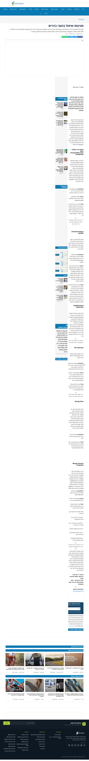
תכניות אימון (44, 9)
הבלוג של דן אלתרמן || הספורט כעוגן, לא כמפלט (59, 280)
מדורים (36, 9)
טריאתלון (76, 9)
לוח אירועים (13, 9)
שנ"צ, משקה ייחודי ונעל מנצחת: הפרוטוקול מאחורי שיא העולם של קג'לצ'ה (59, 169)
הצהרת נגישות (42, 744)
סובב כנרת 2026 (11, 744)
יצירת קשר (42, 748)
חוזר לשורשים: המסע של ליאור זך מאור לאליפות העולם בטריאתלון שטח (15, 668)
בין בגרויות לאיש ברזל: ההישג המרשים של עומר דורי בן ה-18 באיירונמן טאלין (59, 123)
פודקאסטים (22, 9)
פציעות (81, 19)
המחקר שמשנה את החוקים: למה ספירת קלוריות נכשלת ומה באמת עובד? (59, 152)
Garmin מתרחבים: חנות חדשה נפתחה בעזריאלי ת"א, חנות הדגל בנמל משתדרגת (56, 695)
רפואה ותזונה (54, 9)
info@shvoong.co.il (72, 626)
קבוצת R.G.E (42, 746)
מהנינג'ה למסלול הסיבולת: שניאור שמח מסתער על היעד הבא (15, 694)
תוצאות (5, 9)
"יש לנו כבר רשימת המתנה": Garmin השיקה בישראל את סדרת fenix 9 (74, 694)
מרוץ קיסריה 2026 (24, 739)
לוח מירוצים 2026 (11, 734)
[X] (78, 745)
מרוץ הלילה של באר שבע (10, 741)
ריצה (83, 9)
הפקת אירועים (58, 734)
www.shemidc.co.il (78, 591)
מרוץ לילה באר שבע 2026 (9, 739)
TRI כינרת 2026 (25, 734)
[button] (80, 37)
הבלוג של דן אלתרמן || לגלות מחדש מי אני (74, 668)
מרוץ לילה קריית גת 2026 (23, 737)
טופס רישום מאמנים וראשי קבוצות (38, 734)
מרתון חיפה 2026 (11, 746)
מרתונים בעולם (25, 750)
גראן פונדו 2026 (25, 741)
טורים (30, 9)
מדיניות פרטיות (42, 741)
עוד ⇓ (45, 13)
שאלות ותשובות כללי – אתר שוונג (55, 737)
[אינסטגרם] (69, 745)
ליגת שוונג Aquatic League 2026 (22, 744)
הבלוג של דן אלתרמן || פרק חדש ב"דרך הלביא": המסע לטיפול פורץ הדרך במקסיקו (59, 288)
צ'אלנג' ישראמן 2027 (11, 737)
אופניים (69, 9)
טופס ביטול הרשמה (41, 737)
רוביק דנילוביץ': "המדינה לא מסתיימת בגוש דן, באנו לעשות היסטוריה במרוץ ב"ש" (59, 105)
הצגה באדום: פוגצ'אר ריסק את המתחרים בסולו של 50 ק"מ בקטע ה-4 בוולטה (59, 160)
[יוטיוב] (75, 745)
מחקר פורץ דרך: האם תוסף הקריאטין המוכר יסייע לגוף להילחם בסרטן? (59, 297)
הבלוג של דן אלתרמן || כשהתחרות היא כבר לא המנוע (35, 668)
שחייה (62, 9)
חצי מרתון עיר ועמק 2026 (23, 747)
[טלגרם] (81, 745)
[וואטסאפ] (72, 745)
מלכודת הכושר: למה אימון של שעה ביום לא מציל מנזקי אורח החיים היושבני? (35, 695)
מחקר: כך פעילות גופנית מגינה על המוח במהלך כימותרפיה (55, 668)
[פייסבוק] (84, 745)
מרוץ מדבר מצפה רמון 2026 (9, 748)
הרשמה (6, 723)
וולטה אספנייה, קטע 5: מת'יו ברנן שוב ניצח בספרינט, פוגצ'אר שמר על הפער (59, 114)
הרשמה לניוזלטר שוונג (40, 739)
